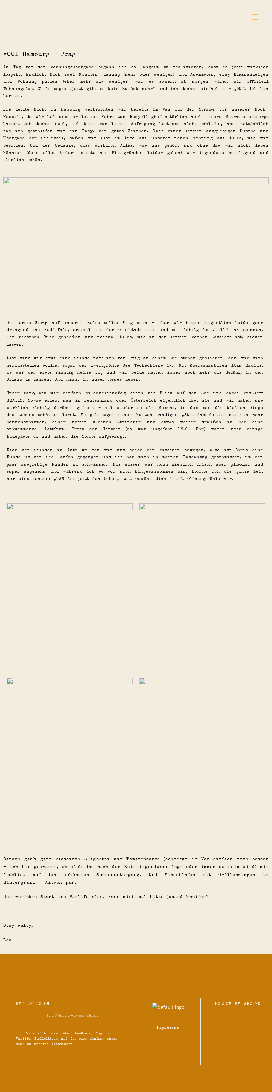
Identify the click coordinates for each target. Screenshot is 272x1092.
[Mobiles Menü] (255, 17)
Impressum (168, 1028)
